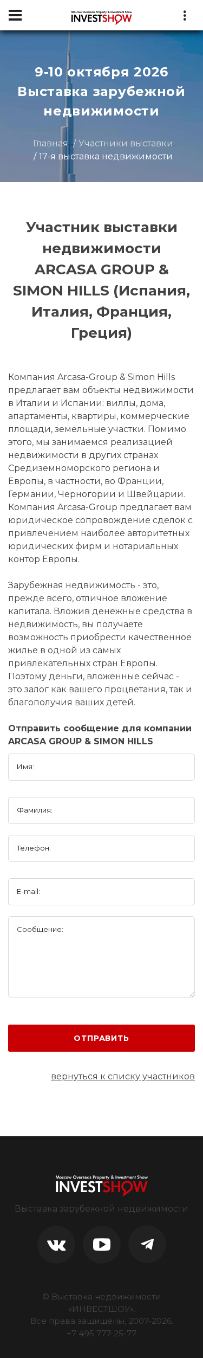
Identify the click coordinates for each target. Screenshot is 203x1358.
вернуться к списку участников (123, 1076)
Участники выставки (125, 143)
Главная (50, 143)
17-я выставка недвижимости (106, 156)
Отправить (101, 1038)
